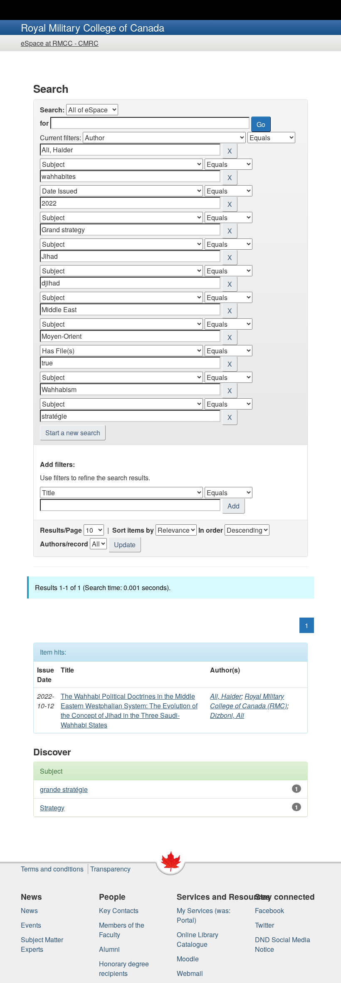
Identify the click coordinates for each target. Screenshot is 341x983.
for (44, 123)
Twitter (264, 925)
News (29, 910)
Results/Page (61, 530)
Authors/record (64, 544)
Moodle (188, 958)
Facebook (269, 910)
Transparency (110, 869)
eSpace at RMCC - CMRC (60, 43)
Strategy (52, 807)
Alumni (109, 949)
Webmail (190, 973)
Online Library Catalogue (197, 939)
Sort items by (133, 530)
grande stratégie (64, 789)
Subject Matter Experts (42, 944)
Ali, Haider (225, 696)
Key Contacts (118, 910)
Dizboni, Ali (227, 715)
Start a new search (72, 432)
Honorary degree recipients (124, 968)
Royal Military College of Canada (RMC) (248, 700)
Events (31, 925)
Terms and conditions (52, 869)
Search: (52, 109)
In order (210, 530)
